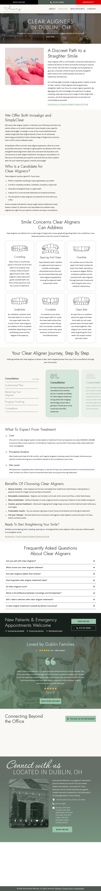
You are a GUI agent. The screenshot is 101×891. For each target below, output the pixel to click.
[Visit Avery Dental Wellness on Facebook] (15, 820)
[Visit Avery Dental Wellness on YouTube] (37, 820)
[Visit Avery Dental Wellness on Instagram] (20, 820)
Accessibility (79, 889)
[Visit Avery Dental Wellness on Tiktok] (42, 820)
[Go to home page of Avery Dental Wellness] (13, 9)
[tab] (21, 378)
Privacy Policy (68, 889)
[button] (19, 2)
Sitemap (58, 889)
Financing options (36, 631)
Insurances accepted (16, 631)
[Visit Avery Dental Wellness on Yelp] (31, 820)
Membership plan (56, 631)
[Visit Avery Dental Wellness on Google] (26, 820)
